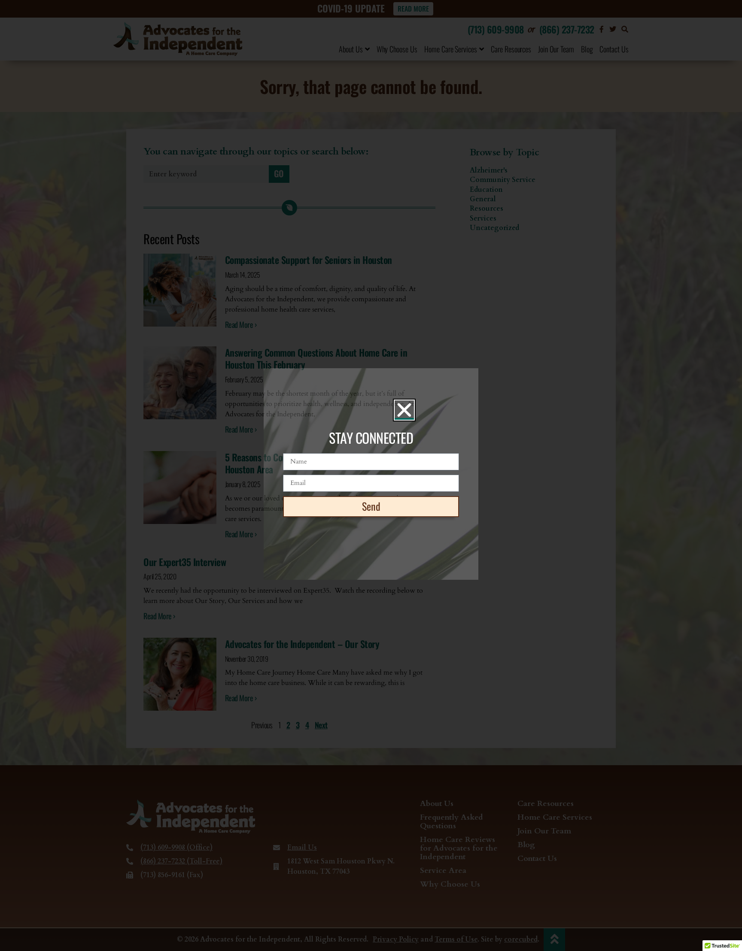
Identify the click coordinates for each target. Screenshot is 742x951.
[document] (371, 475)
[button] (404, 410)
